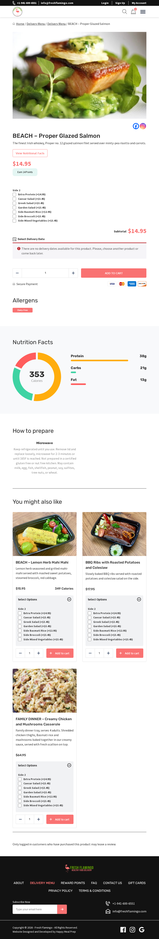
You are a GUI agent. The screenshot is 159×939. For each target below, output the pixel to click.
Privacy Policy (60, 891)
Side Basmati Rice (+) (34, 212)
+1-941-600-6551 (26, 3)
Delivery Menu (36, 24)
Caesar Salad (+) (31, 199)
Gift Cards (137, 883)
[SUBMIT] (62, 909)
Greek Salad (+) (30, 203)
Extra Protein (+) (31, 194)
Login (105, 3)
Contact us (112, 883)
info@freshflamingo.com (57, 3)
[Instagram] (143, 126)
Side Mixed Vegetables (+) (37, 220)
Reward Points (73, 883)
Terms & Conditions (95, 891)
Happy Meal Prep (66, 931)
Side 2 (16, 190)
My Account (139, 3)
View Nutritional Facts (30, 153)
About (19, 883)
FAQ (94, 883)
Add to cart (114, 273)
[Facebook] (136, 126)
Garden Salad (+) (31, 207)
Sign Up (120, 3)
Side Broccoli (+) (31, 216)
